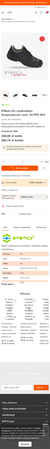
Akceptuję (25, 444)
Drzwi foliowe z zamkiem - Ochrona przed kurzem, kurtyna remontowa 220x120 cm (9, 330)
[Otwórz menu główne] (2, 12)
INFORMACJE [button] (8, 415)
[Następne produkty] (44, 317)
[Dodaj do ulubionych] (44, 168)
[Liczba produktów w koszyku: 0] (46, 12)
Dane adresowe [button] (9, 402)
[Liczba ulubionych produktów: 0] (41, 12)
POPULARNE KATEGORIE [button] (14, 408)
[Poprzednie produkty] (6, 317)
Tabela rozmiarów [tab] (21, 227)
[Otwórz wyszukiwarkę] (36, 12)
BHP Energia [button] (8, 421)
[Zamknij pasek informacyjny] (48, 3)
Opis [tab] (5, 227)
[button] (45, 56)
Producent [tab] (41, 227)
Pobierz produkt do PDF (15, 206)
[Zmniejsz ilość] (3, 161)
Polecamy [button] (25, 293)
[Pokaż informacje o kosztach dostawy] (45, 182)
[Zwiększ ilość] (41, 161)
